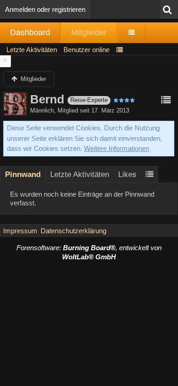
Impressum (20, 231)
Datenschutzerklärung (73, 231)
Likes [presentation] (127, 174)
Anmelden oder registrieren (45, 9)
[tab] (23, 174)
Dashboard (30, 32)
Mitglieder (89, 32)
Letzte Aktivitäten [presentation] (79, 174)
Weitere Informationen (116, 148)
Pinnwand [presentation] (23, 174)
